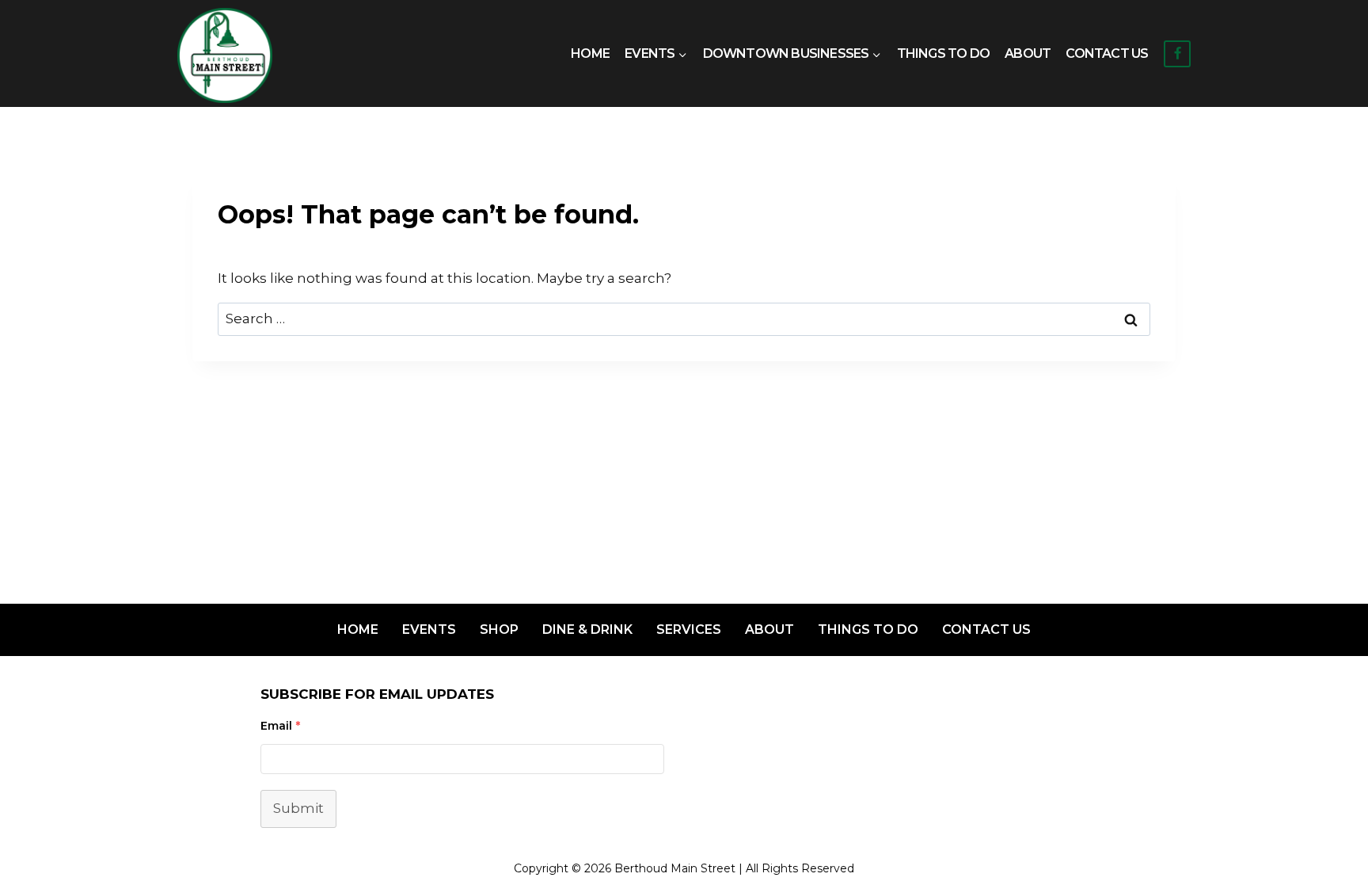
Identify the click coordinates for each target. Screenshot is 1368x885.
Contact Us (1107, 53)
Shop (499, 629)
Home (590, 53)
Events (429, 629)
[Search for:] (684, 318)
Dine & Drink (587, 629)
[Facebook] (1177, 53)
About (1028, 53)
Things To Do (943, 53)
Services (688, 629)
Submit (298, 808)
